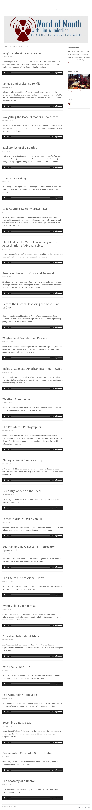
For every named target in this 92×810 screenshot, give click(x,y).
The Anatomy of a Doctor (18, 781)
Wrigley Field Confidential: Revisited (25, 338)
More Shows (28, 9)
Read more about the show (76, 63)
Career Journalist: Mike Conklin (22, 519)
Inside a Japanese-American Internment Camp (32, 368)
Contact (70, 9)
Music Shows (38, 9)
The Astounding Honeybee (19, 694)
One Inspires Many (14, 178)
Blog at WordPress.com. (9, 806)
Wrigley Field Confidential (19, 606)
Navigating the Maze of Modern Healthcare (30, 117)
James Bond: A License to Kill (21, 83)
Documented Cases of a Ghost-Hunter (27, 753)
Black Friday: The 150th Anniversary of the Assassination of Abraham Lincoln (29, 243)
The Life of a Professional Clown (23, 578)
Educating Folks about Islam (20, 636)
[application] (32, 73)
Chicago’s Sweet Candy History (22, 460)
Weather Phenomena (16, 399)
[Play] (5, 73)
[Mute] (56, 73)
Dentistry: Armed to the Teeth (22, 491)
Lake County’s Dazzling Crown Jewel (25, 208)
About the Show (49, 9)
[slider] (60, 72)
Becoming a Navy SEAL (16, 722)
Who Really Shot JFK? (16, 667)
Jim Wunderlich (61, 9)
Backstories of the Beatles (19, 147)
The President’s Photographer (21, 427)
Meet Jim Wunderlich (74, 91)
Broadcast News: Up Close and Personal (28, 273)
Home (21, 9)
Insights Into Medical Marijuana (22, 53)
